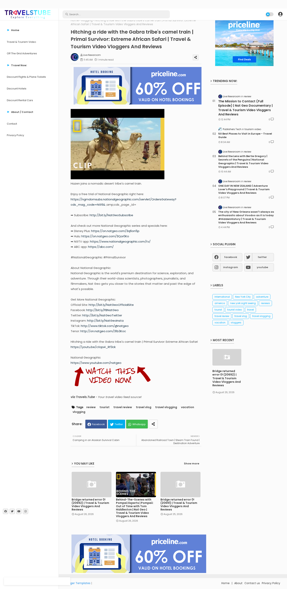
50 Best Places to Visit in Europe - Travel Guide (245, 135)
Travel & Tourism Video (21, 42)
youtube (262, 267)
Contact (12, 124)
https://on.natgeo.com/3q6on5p (115, 231)
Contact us (252, 583)
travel (250, 309)
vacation (187, 407)
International (222, 296)
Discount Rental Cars (20, 100)
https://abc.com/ (101, 247)
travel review (122, 407)
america (220, 303)
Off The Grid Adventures (22, 53)
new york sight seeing (243, 303)
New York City (243, 296)
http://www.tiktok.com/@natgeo (105, 326)
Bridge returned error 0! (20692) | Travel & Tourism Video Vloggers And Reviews (90, 504)
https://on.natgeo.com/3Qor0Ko (105, 236)
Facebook (98, 424)
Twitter (119, 424)
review (91, 407)
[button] (280, 14)
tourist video (234, 309)
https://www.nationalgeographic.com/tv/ (120, 241)
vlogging (87, 20)
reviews (265, 303)
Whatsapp (139, 424)
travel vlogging (166, 407)
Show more (191, 463)
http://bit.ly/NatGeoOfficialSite (111, 305)
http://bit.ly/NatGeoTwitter (102, 315)
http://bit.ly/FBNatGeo (102, 310)
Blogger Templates (77, 583)
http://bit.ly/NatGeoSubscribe (111, 215)
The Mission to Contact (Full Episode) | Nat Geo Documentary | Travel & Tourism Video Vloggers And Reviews (245, 108)
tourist (105, 407)
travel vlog (143, 407)
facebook (230, 257)
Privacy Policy (15, 135)
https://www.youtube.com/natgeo (96, 363)
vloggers (236, 322)
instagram (230, 267)
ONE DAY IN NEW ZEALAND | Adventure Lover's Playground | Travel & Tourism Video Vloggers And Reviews (244, 189)
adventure (262, 296)
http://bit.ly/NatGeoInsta (105, 321)
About (238, 583)
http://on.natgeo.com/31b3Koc (103, 331)
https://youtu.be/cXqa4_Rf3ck (93, 347)
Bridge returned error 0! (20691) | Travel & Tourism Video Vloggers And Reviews (178, 504)
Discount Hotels (16, 88)
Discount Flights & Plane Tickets (26, 77)
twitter (262, 257)
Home (75, 20)
